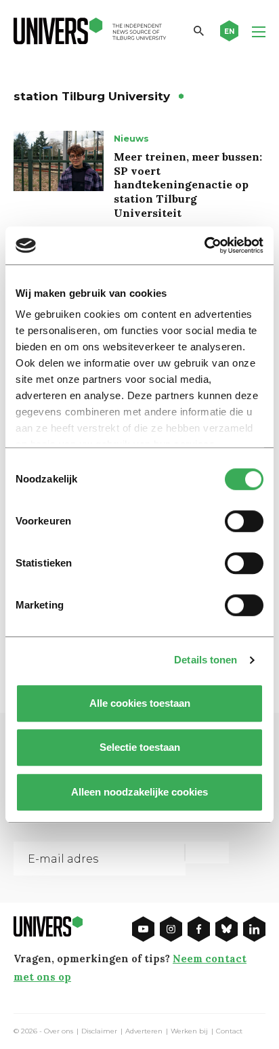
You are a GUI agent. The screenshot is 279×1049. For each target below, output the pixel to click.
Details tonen (205, 659)
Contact (229, 1031)
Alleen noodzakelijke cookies (139, 792)
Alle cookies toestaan (139, 703)
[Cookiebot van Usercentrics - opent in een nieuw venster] (204, 245)
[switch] (244, 521)
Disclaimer (99, 1031)
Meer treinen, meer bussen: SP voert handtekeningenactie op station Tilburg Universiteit (188, 185)
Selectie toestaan (140, 747)
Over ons (58, 1031)
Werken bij (189, 1031)
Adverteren (144, 1031)
